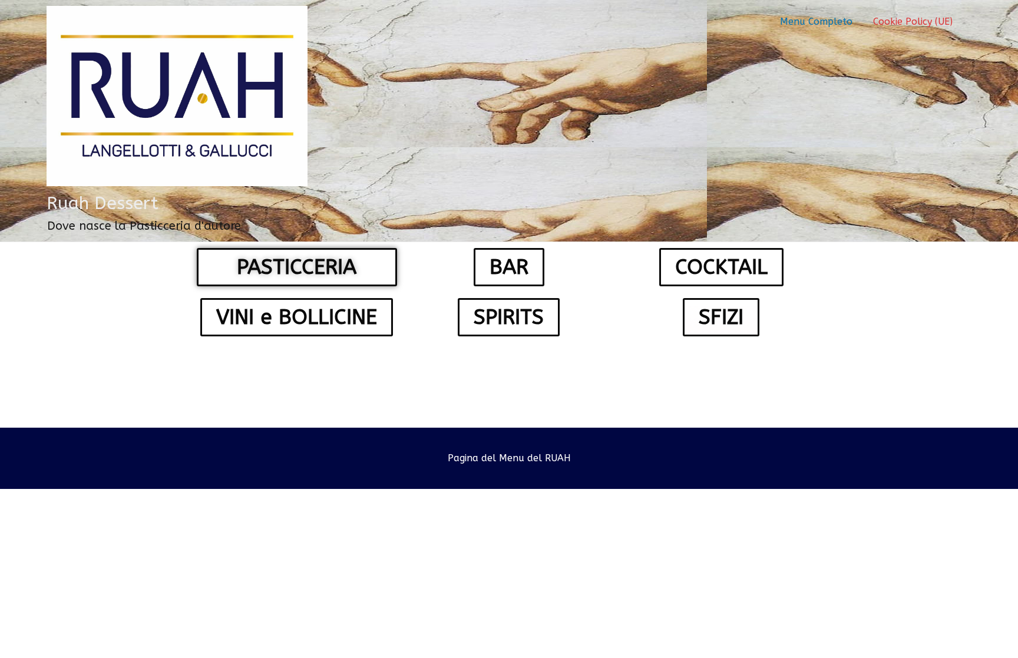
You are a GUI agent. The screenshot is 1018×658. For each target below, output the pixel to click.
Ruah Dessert (102, 203)
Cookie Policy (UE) (913, 21)
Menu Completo (816, 21)
